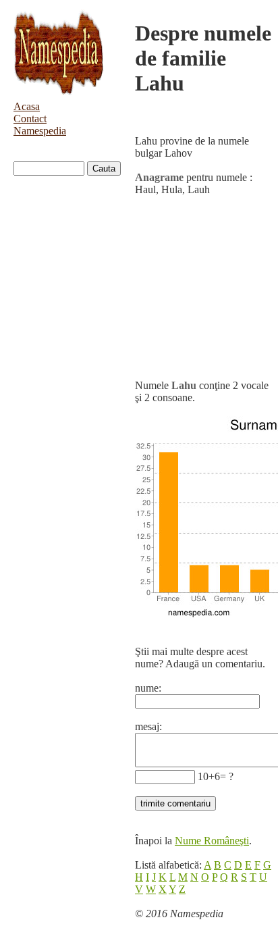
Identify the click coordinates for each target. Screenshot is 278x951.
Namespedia (39, 130)
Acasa (26, 106)
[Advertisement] (203, 287)
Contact (30, 118)
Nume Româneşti (212, 840)
